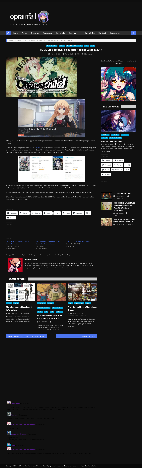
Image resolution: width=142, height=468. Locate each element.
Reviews (35, 33)
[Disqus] (51, 367)
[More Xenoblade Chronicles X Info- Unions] (20, 292)
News (24, 33)
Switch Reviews (115, 138)
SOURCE (9, 204)
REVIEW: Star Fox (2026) (122, 193)
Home (15, 33)
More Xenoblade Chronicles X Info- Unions (19, 308)
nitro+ (50, 255)
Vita (92, 46)
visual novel (86, 255)
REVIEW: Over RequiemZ (111, 141)
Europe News (51, 46)
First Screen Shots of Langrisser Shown (82, 308)
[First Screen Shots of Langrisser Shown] (82, 292)
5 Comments (88, 54)
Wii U (16, 303)
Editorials (60, 33)
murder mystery (42, 255)
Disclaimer (115, 33)
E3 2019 (50, 303)
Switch (59, 312)
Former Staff (69, 54)
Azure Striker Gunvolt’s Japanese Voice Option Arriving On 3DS (28, 336)
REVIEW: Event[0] (88, 336)
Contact (102, 33)
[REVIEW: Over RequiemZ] (118, 121)
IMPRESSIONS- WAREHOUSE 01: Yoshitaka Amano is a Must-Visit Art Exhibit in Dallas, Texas (124, 207)
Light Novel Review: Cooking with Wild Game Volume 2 (124, 220)
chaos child (19, 255)
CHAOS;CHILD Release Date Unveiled (78, 241)
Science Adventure (76, 255)
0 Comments (129, 144)
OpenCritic (90, 33)
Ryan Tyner (26, 313)
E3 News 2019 (57, 308)
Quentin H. (116, 215)
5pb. (14, 255)
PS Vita (38, 147)
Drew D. (130, 225)
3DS (70, 303)
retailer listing (65, 255)
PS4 (86, 46)
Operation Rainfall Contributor (77, 316)
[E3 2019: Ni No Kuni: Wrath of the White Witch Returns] (51, 292)
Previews (47, 33)
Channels (41, 303)
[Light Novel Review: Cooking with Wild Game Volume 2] (106, 222)
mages (34, 255)
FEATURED (115, 135)
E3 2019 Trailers (43, 308)
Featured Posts (111, 106)
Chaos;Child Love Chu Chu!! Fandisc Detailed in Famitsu (17, 242)
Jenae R (54, 322)
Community (74, 33)
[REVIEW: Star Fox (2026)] (106, 196)
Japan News (79, 303)
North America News (74, 46)
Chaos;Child (28, 255)
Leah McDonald (118, 198)
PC (46, 312)
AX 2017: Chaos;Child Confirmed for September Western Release (47, 242)
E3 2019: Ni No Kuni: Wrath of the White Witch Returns (50, 317)
